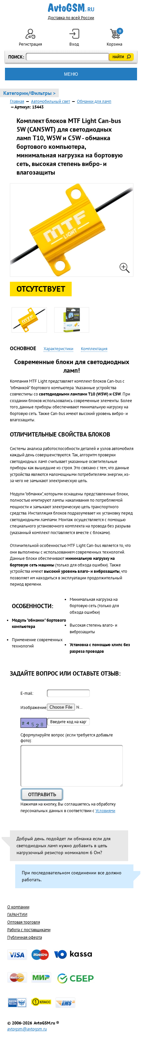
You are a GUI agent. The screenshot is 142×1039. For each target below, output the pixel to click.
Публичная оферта (24, 937)
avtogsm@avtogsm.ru (27, 1029)
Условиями (105, 810)
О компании (18, 907)
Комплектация (94, 349)
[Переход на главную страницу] (71, 8)
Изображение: (33, 707)
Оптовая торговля (23, 922)
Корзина (115, 38)
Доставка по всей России (71, 18)
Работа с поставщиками (29, 930)
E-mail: (26, 693)
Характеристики (58, 349)
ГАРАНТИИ (17, 914)
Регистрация (30, 44)
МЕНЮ (71, 74)
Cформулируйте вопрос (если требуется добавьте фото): (66, 737)
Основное (23, 348)
